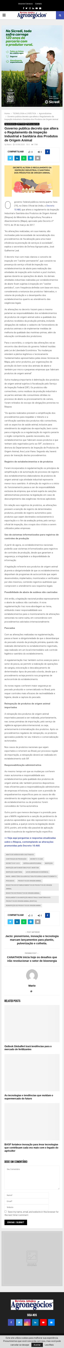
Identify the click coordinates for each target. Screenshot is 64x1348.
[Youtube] (43, 1322)
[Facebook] (11, 1322)
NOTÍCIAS (21, 124)
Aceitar (37, 1345)
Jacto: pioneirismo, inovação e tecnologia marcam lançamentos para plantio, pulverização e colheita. (32, 940)
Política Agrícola (33, 124)
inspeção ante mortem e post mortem (22, 868)
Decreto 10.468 (36, 859)
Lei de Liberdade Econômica (37, 872)
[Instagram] (27, 1322)
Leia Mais (49, 1345)
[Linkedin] (35, 1322)
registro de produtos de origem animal (23, 893)
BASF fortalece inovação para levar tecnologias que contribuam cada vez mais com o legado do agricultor (31, 1147)
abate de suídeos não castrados (20, 854)
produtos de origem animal (29, 881)
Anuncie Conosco (25, 4)
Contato (38, 4)
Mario (9, 145)
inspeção (49, 863)
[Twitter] (19, 1322)
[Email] (51, 1322)
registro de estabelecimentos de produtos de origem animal (29, 887)
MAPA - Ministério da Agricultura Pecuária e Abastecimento (31, 876)
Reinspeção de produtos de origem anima (23, 905)
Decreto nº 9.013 (13, 863)
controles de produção (16, 859)
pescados (10, 881)
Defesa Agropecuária (32, 863)
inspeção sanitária (14, 872)
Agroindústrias (10, 124)
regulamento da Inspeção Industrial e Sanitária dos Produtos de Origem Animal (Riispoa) (28, 899)
